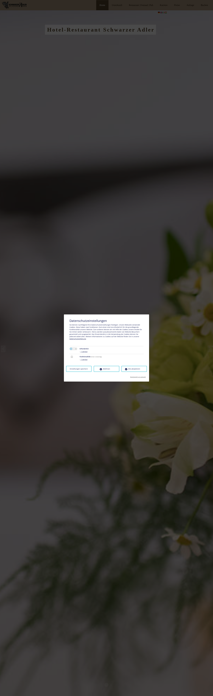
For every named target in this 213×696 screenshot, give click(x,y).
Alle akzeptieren (134, 369)
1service (83, 352)
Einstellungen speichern (79, 369)
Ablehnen (106, 369)
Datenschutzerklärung (77, 339)
